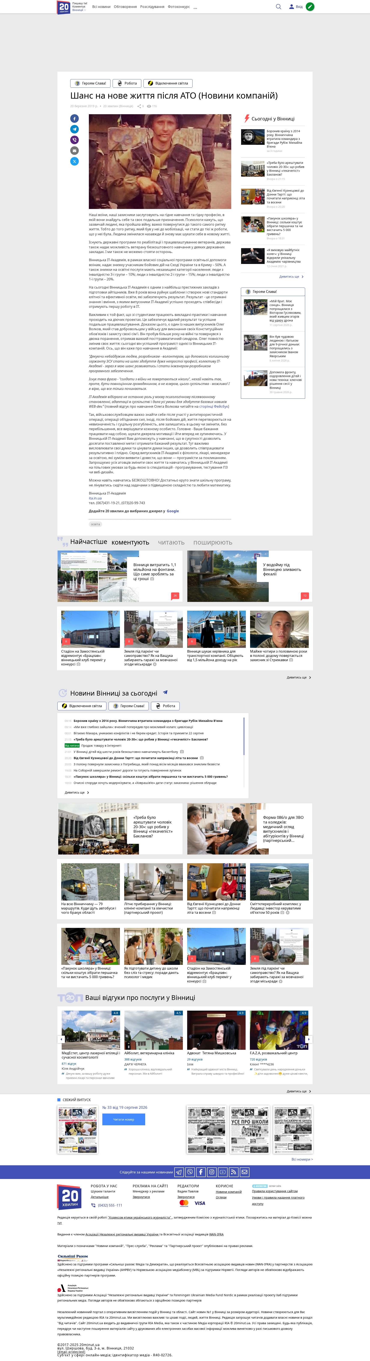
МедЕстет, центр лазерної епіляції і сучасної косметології (91, 1055)
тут (59, 1223)
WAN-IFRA (216, 1234)
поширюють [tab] (213, 542)
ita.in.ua (95, 498)
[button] (165, 693)
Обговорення (125, 6)
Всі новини (101, 6)
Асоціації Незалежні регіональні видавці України (122, 1234)
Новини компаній (229, 1192)
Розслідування (152, 6)
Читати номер (123, 1119)
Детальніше (100, 1197)
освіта (95, 524)
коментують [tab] (130, 542)
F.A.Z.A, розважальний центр (274, 1053)
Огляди (221, 1197)
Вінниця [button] (78, 10)
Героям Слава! (94, 83)
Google (173, 511)
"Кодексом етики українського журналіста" (140, 1217)
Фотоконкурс (179, 6)
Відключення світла (171, 83)
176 (152, 106)
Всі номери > (302, 1159)
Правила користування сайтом (275, 1191)
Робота (131, 83)
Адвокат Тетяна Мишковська (211, 1053)
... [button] (195, 6)
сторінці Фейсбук (213, 406)
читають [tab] (171, 542)
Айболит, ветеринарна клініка (149, 1053)
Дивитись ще (292, 276)
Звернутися (141, 1197)
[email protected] (71, 1352)
